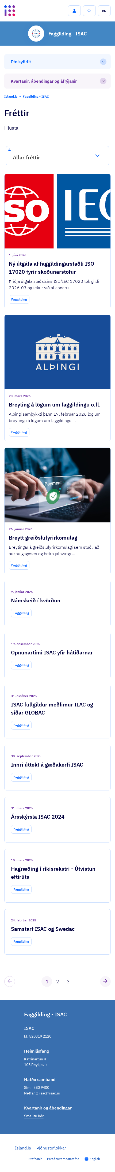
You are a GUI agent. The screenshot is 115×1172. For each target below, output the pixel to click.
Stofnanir (35, 1159)
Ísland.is (23, 1148)
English (95, 1159)
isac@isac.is (49, 1093)
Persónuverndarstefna (63, 1159)
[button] (74, 10)
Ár (9, 150)
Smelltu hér (34, 1116)
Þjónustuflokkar (51, 1148)
